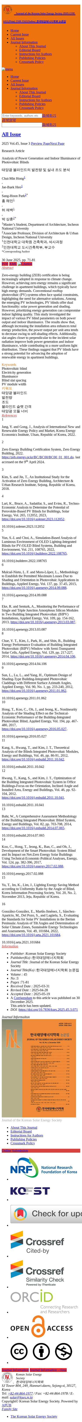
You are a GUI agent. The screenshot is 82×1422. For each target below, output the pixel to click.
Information (10, 946)
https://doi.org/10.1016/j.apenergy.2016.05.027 (34, 729)
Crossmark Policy (31, 62)
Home (14, 30)
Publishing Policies (32, 58)
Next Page (57, 143)
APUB (6, 1405)
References (9, 415)
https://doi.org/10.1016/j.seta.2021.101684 (31, 935)
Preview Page (40, 143)
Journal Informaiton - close (48, 1370)
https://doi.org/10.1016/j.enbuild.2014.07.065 (33, 828)
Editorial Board (29, 50)
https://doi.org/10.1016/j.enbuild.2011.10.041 (33, 797)
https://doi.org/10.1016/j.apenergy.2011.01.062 (34, 691)
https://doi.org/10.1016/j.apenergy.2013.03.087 (42, 622)
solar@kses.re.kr (21, 1397)
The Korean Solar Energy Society (33, 1416)
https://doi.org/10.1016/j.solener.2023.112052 (33, 519)
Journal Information (24, 42)
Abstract (7, 268)
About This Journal (32, 46)
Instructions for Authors (35, 54)
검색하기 (49, 115)
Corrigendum (23, 998)
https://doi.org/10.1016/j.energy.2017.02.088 (32, 866)
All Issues (17, 38)
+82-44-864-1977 (20, 1393)
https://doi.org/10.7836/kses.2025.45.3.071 (48, 1009)
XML (13, 264)
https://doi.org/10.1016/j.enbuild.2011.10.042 (33, 759)
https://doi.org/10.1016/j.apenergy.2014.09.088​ (34, 588)
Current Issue (19, 34)
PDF (5, 264)
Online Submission (15, 1150)
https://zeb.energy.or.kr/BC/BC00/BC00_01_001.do (38, 457)
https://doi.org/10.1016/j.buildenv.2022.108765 (34, 553)
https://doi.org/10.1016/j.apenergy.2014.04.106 (42, 656)
